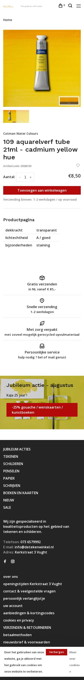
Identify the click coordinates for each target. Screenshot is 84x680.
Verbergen (56, 652)
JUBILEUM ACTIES (17, 449)
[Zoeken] (70, 6)
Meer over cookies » (74, 661)
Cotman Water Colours (20, 133)
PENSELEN (11, 471)
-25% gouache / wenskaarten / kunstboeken (37, 410)
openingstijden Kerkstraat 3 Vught (32, 584)
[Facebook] (5, 561)
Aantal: (9, 176)
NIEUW (8, 500)
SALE (7, 507)
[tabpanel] (42, 68)
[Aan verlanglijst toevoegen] (78, 165)
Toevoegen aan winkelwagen (42, 190)
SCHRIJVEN (11, 485)
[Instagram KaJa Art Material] (12, 561)
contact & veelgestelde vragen (29, 591)
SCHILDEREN (13, 463)
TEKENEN (10, 456)
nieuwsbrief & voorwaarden (26, 642)
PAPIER (9, 478)
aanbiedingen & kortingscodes (28, 613)
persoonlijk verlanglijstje (24, 598)
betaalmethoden (17, 634)
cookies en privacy (18, 620)
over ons (10, 576)
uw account (13, 605)
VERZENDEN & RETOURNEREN (27, 627)
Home (7, 20)
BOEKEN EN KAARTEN (20, 493)
